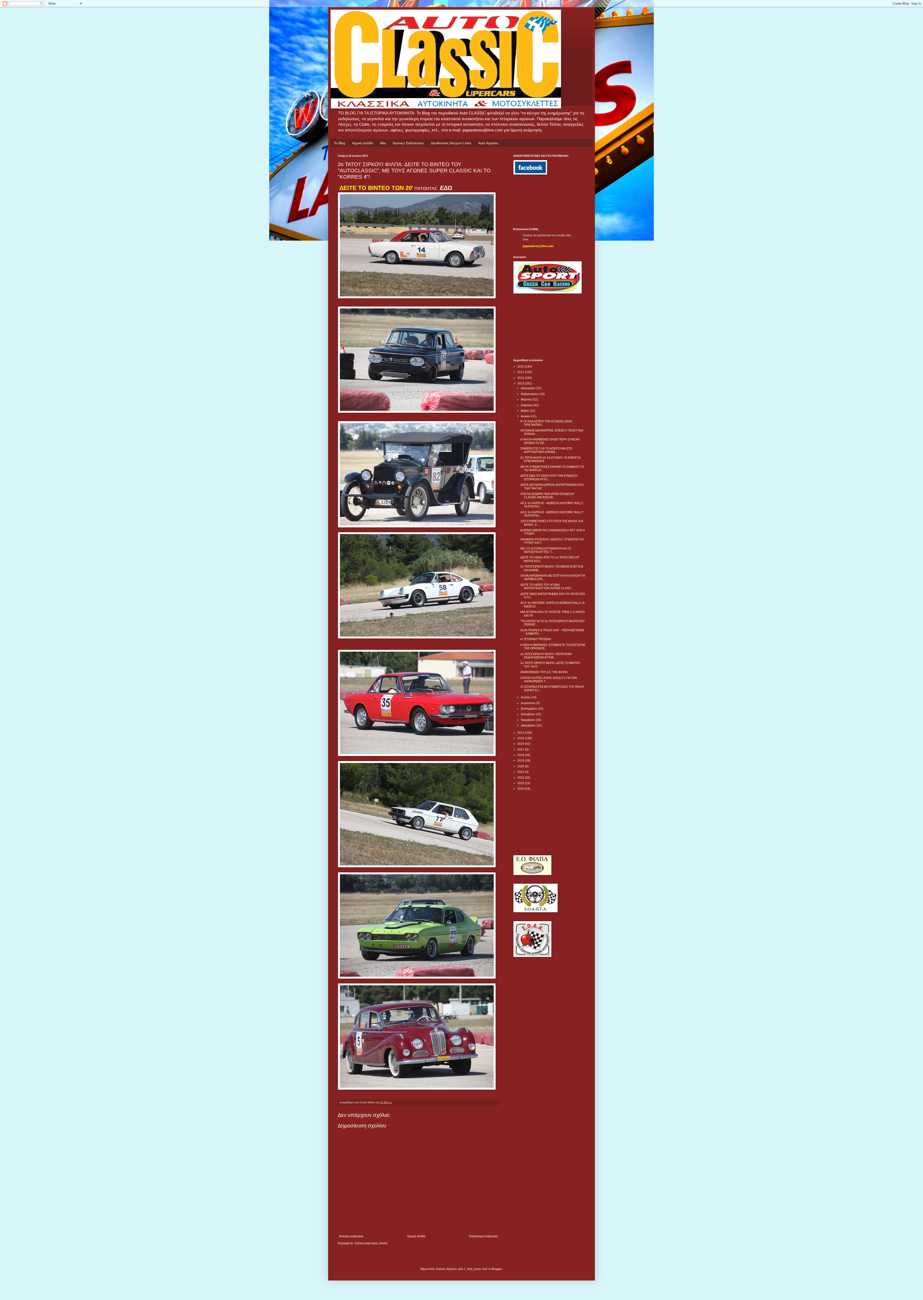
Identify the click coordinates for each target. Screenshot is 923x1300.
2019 (521, 760)
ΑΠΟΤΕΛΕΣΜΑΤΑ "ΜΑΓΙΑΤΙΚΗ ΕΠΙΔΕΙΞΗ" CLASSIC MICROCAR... (547, 495)
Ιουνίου (526, 416)
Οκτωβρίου (528, 714)
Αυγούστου (528, 703)
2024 (521, 788)
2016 (521, 743)
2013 (521, 383)
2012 (521, 378)
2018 (521, 755)
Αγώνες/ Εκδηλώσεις (408, 143)
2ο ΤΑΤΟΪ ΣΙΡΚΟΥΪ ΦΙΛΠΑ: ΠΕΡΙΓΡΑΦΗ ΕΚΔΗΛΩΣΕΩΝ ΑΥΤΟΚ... (546, 655)
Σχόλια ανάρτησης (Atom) (371, 1243)
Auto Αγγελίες (488, 143)
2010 (521, 366)
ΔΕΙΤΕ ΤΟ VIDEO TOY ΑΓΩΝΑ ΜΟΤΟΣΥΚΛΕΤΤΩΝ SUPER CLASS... (546, 586)
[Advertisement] (534, 201)
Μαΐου (525, 410)
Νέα (383, 143)
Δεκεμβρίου (528, 725)
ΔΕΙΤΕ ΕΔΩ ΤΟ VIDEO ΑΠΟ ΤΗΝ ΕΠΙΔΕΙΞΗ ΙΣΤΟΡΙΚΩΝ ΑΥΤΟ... (548, 477)
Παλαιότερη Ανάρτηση (483, 1236)
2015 (521, 738)
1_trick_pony (472, 1269)
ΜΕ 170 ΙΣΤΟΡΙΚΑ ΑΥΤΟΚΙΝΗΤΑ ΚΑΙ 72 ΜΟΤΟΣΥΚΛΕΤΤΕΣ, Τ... (545, 550)
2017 (521, 749)
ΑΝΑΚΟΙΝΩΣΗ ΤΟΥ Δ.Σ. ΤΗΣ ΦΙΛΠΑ (544, 672)
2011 (521, 372)
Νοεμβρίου (528, 720)
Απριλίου (527, 405)
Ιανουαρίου (528, 388)
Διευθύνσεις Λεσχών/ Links (451, 143)
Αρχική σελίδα (362, 143)
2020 (521, 766)
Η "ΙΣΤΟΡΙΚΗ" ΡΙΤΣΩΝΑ (535, 639)
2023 (521, 783)
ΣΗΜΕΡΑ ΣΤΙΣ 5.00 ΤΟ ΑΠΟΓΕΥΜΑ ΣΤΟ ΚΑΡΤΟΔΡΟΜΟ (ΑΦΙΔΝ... (546, 450)
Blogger (497, 1269)
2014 (521, 732)
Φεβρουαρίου (530, 394)
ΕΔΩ (446, 188)
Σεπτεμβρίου (529, 708)
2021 (521, 772)
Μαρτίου (527, 399)
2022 (521, 777)
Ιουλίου (526, 697)
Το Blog (339, 143)
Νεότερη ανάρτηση (351, 1236)
